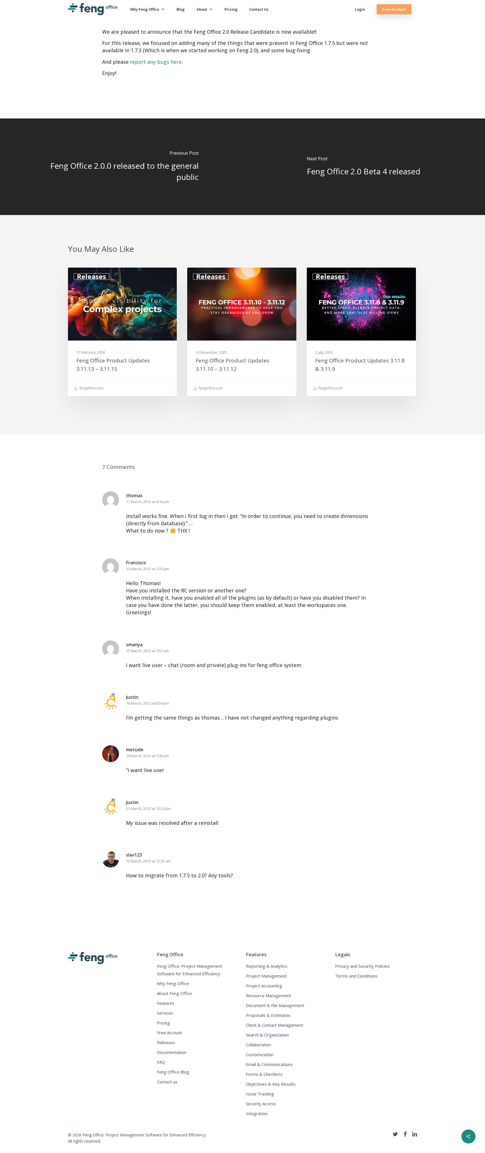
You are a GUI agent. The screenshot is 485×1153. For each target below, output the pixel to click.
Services (165, 1013)
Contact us (258, 9)
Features (165, 1003)
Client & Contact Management (274, 1025)
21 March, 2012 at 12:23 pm (148, 808)
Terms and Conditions (356, 976)
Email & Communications (269, 1064)
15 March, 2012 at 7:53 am (147, 650)
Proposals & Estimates (268, 1015)
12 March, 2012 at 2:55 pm (147, 568)
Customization (259, 1054)
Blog (181, 9)
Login (360, 9)
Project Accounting (264, 985)
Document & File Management (275, 1005)
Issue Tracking (260, 1094)
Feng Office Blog (173, 1072)
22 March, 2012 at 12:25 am (148, 861)
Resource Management (268, 995)
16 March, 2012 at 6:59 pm (147, 703)
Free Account (394, 9)
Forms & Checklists (264, 1074)
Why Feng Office (144, 9)
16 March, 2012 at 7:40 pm (147, 755)
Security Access (261, 1103)
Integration (256, 1113)
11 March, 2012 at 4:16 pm (147, 501)
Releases (91, 276)
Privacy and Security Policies (362, 966)
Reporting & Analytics (266, 966)
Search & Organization (267, 1035)
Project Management (266, 976)
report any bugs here (156, 61)
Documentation (171, 1052)
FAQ (161, 1062)
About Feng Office (174, 993)
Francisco (136, 563)
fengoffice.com (91, 388)
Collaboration (258, 1044)
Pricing (231, 9)
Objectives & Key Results (271, 1084)
